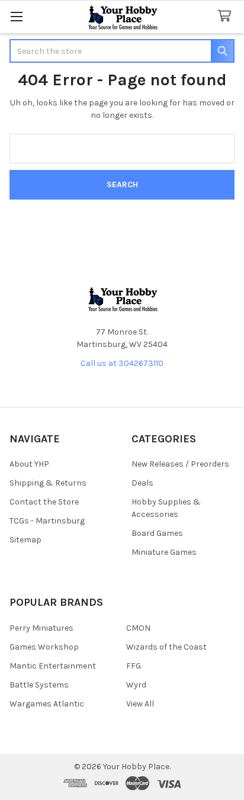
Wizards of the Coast (166, 647)
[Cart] (227, 16)
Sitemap (25, 540)
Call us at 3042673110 (122, 363)
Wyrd (136, 685)
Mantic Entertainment (52, 666)
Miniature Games (164, 552)
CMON (138, 628)
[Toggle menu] (16, 16)
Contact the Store (44, 502)
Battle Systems (39, 685)
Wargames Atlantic (46, 704)
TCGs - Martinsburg (47, 521)
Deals (142, 483)
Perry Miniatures (41, 628)
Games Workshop (44, 647)
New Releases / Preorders (180, 464)
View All (140, 704)
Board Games (157, 533)
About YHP (29, 464)
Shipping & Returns (47, 483)
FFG (133, 666)
